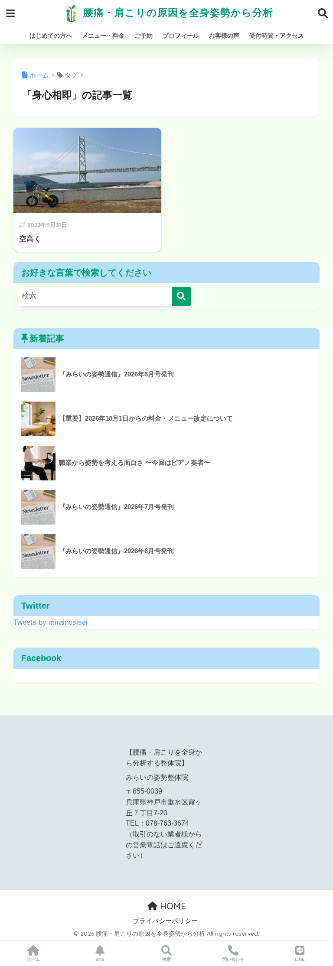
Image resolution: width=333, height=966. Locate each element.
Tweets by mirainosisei (50, 622)
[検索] (181, 296)
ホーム (33, 959)
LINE (300, 959)
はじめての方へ (50, 35)
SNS (99, 959)
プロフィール (181, 35)
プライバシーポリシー (165, 920)
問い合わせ (233, 959)
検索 (166, 959)
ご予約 (143, 35)
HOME (171, 906)
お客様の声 (224, 35)
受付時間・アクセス (276, 35)
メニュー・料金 (103, 35)
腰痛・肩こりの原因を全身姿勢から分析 (176, 12)
